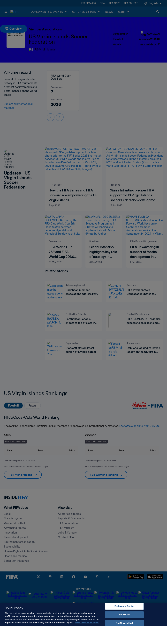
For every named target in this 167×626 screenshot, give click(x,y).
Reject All (124, 614)
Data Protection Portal (87, 622)
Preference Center (124, 606)
